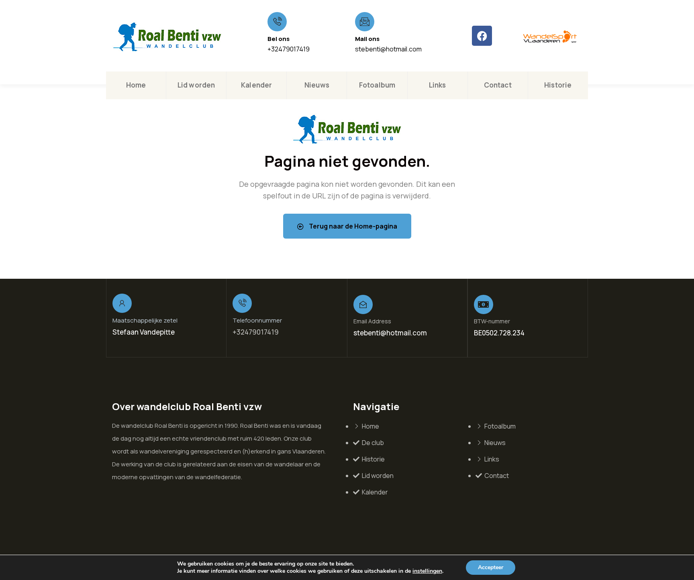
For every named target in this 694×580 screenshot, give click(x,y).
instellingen (427, 571)
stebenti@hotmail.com (388, 49)
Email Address (372, 321)
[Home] (167, 36)
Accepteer (490, 567)
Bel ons (278, 39)
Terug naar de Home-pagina (352, 226)
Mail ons (367, 39)
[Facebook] (482, 36)
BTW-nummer (492, 321)
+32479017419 (288, 49)
